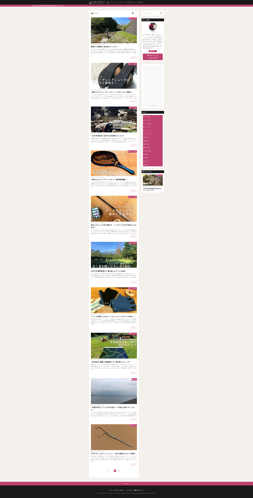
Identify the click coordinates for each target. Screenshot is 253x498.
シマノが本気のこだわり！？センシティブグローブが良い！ (113, 316)
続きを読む (134, 57)
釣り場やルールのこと (131, 2)
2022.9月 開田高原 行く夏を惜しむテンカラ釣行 (108, 271)
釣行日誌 (146, 164)
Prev (108, 470)
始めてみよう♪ (122, 2)
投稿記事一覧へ (152, 50)
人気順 (95, 13)
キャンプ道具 (147, 116)
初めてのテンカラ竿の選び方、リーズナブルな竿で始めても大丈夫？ (113, 226)
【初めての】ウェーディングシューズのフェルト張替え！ (112, 92)
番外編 (134, 379)
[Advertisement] (152, 85)
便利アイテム (147, 137)
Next (119, 470)
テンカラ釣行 (133, 18)
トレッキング (147, 130)
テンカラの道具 (133, 64)
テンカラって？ (114, 2)
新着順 (92, 13)
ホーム (108, 2)
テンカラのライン (148, 120)
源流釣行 (146, 154)
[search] (161, 13)
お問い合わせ (140, 2)
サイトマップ (129, 490)
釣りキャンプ (133, 333)
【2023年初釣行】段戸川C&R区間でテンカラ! (107, 136)
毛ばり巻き (134, 425)
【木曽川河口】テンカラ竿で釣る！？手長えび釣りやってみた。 (112, 408)
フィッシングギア (148, 133)
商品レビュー (147, 140)
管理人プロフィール (139, 490)
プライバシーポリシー (119, 490)
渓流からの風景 (148, 150)
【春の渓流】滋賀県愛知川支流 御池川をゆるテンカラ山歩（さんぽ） (152, 189)
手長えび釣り (147, 144)
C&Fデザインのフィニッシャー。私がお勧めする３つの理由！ (113, 453)
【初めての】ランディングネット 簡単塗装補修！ (109, 179)
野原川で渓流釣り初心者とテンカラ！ (104, 47)
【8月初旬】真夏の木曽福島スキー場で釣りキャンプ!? (110, 362)
